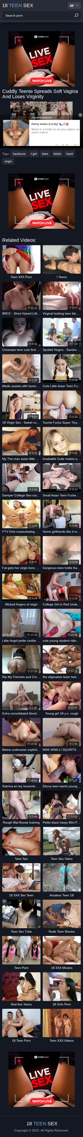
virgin (8, 161)
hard (69, 154)
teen (45, 154)
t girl (34, 154)
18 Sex (17, 5)
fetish (57, 154)
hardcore (19, 154)
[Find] (76, 15)
